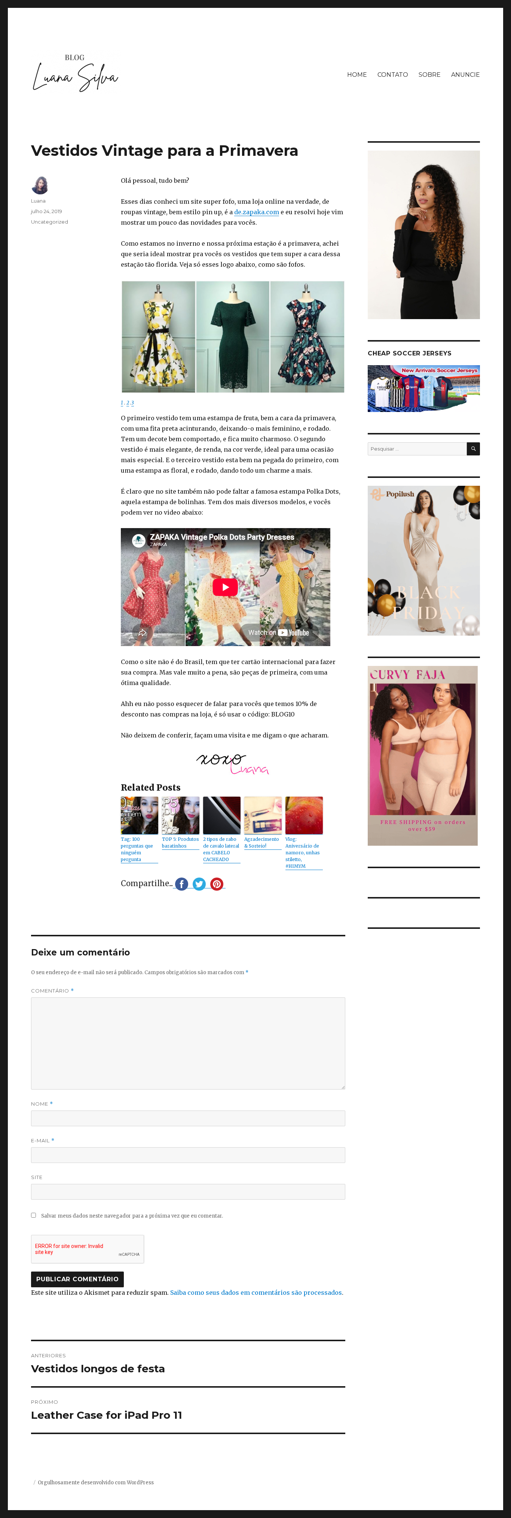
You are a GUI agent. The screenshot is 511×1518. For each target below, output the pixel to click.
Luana (38, 201)
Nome (42, 1104)
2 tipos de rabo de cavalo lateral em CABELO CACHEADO (221, 849)
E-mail (43, 1140)
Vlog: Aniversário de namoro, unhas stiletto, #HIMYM (302, 852)
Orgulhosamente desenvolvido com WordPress (96, 1482)
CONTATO (392, 74)
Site (37, 1177)
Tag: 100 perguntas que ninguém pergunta (137, 849)
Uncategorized (49, 222)
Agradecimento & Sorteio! (261, 842)
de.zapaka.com (256, 212)
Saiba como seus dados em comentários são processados (256, 1292)
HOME (357, 74)
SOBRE (430, 74)
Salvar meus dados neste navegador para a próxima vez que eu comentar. (132, 1216)
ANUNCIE (465, 74)
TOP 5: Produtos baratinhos (180, 842)
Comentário (52, 991)
